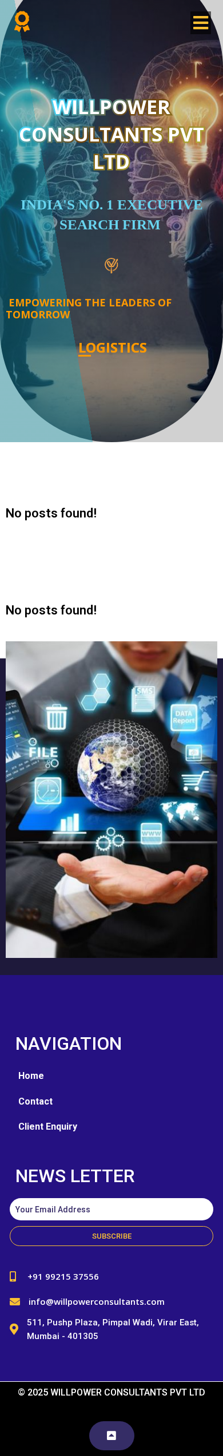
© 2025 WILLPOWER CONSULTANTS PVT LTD (111, 1392)
